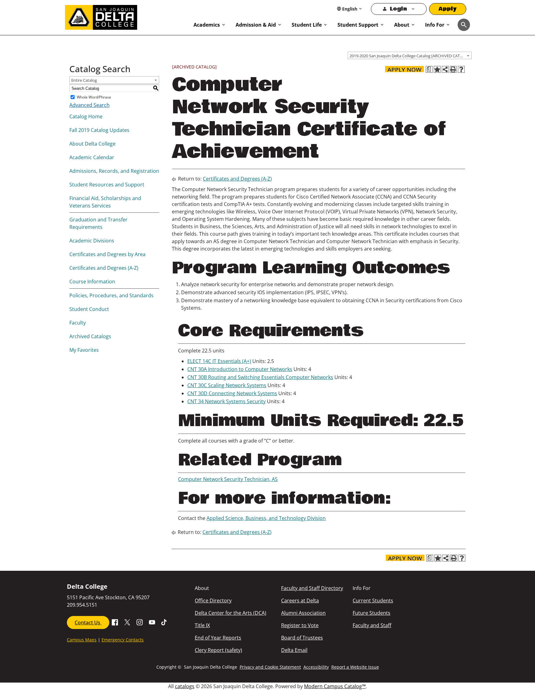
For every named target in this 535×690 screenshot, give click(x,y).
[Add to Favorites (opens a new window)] (437, 69)
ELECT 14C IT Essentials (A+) (219, 361)
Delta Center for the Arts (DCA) (230, 612)
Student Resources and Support (106, 184)
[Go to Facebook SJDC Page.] (114, 621)
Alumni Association (303, 612)
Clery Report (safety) (218, 650)
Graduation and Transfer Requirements (98, 223)
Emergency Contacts (123, 640)
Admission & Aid (256, 24)
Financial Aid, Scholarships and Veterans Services (105, 202)
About (401, 24)
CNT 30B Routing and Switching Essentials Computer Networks (260, 377)
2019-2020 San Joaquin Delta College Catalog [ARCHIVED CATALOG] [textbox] (410, 56)
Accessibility (316, 667)
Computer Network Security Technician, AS (228, 479)
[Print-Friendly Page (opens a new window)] (453, 69)
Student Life (307, 24)
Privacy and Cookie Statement (270, 667)
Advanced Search (89, 105)
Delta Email (294, 650)
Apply (448, 9)
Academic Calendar (91, 157)
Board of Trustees (302, 637)
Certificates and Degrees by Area (107, 254)
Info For (434, 24)
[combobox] (410, 55)
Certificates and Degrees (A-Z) (103, 267)
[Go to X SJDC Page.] (127, 621)
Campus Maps (82, 640)
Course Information (92, 281)
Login (398, 9)
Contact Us (88, 622)
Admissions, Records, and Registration (114, 171)
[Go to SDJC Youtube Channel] (152, 621)
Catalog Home (85, 116)
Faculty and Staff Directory (312, 588)
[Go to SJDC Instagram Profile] (139, 621)
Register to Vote (300, 625)
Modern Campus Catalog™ (335, 686)
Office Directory (213, 600)
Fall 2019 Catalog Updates (99, 130)
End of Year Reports (218, 637)
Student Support (357, 24)
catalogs (184, 686)
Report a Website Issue (355, 667)
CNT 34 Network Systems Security (226, 401)
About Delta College (92, 143)
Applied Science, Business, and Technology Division (266, 518)
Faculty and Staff (372, 625)
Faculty (77, 322)
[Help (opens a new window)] (461, 69)
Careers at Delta (300, 600)
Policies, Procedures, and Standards (111, 295)
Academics (207, 24)
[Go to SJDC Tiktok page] (164, 621)
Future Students (371, 612)
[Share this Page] (445, 69)
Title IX (202, 625)
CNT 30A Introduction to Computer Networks (239, 369)
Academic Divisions (91, 240)
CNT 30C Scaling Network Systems (226, 385)
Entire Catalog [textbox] (84, 80)
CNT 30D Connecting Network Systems (232, 393)
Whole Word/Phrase (94, 97)
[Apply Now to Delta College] (404, 69)
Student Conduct (89, 309)
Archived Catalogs (90, 336)
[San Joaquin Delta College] (126, 16)
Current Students (373, 600)
